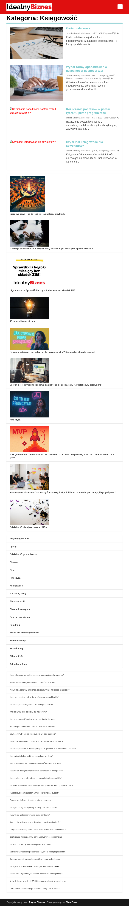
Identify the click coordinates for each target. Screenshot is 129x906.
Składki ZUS (16, 656)
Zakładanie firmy (18, 664)
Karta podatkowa (78, 28)
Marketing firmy (18, 593)
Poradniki (15, 625)
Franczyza (15, 419)
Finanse (14, 562)
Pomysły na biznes (20, 617)
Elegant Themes (37, 902)
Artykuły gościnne (19, 538)
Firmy (13, 570)
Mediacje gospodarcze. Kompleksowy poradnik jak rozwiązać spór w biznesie (51, 248)
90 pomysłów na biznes (22, 321)
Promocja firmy (18, 640)
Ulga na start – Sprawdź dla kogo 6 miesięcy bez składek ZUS (42, 290)
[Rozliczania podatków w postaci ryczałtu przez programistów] (36, 111)
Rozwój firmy (16, 648)
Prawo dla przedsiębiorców (96, 78)
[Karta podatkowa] (36, 43)
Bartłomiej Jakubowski (80, 33)
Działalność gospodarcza (23, 554)
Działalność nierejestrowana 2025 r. (28, 527)
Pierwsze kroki (17, 601)
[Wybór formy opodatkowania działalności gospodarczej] (36, 83)
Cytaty (13, 546)
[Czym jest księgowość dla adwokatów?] (36, 142)
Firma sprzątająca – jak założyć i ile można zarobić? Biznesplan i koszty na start (52, 352)
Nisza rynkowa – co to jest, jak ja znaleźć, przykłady (37, 214)
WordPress (71, 902)
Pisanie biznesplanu (75, 78)
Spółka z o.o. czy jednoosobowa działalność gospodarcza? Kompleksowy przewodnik (56, 385)
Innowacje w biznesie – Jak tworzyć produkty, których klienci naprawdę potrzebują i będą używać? (63, 492)
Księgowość (108, 33)
